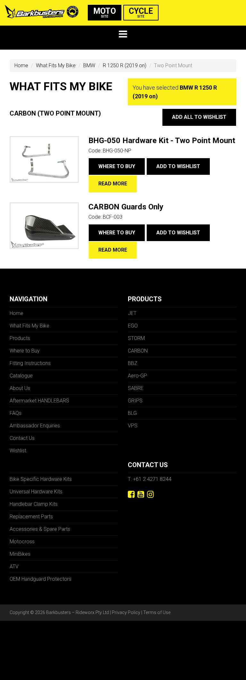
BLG (132, 413)
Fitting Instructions (30, 363)
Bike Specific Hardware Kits (41, 479)
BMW (89, 65)
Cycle (141, 12)
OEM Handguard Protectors (40, 579)
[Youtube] (140, 494)
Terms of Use (156, 612)
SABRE (136, 388)
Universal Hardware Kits (36, 492)
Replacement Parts (31, 517)
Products (20, 338)
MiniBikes (20, 554)
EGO (133, 326)
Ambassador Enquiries (35, 426)
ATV (14, 566)
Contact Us (22, 438)
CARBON (138, 351)
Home (21, 65)
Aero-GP (137, 376)
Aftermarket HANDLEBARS (39, 401)
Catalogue (21, 376)
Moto (104, 12)
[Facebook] (131, 494)
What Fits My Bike (56, 65)
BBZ (132, 363)
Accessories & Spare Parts (40, 529)
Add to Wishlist (178, 166)
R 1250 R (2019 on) (124, 65)
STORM (136, 338)
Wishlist (18, 451)
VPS (132, 426)
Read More (112, 184)
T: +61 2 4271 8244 (149, 479)
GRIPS (135, 401)
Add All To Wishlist (199, 117)
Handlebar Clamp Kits (34, 504)
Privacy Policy (126, 612)
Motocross (22, 541)
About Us (20, 388)
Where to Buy (116, 166)
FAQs (15, 413)
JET (132, 313)
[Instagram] (150, 494)
